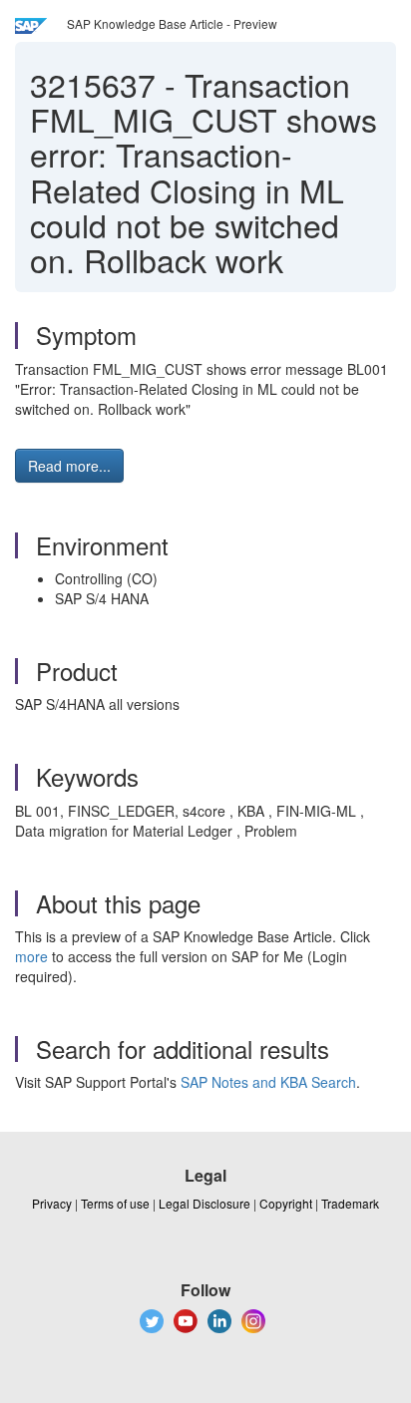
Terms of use (115, 1203)
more (31, 956)
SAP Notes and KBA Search (268, 1082)
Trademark (350, 1203)
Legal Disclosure (204, 1203)
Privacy (52, 1203)
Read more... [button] (69, 466)
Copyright (285, 1203)
